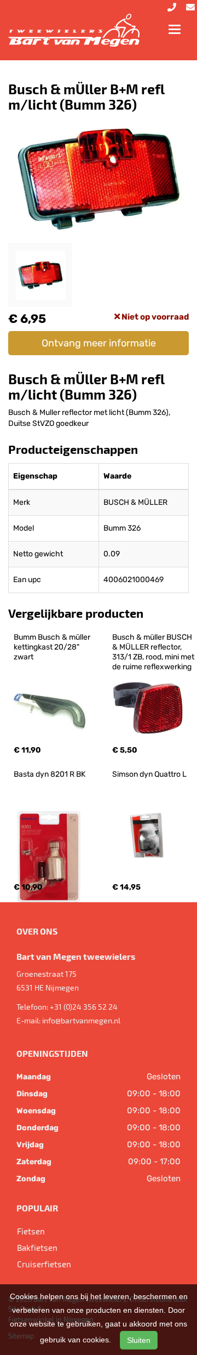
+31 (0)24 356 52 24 (84, 1006)
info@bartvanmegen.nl (81, 1020)
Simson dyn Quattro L (149, 774)
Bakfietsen (37, 1247)
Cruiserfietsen (44, 1264)
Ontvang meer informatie (99, 343)
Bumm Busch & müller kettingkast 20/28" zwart (53, 647)
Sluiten (138, 1340)
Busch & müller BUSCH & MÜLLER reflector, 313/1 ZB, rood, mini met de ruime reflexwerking (154, 652)
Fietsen (31, 1231)
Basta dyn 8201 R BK (49, 774)
